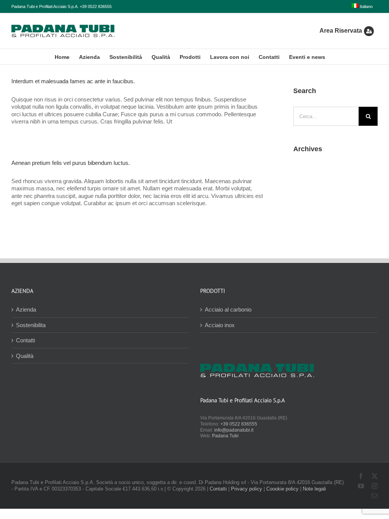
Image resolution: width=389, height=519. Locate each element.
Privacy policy (246, 489)
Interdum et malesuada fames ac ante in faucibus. (73, 81)
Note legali (314, 489)
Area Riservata (340, 30)
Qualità (24, 356)
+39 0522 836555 (238, 424)
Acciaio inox (220, 325)
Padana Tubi (225, 435)
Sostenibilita (31, 325)
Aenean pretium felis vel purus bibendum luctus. (70, 163)
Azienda (26, 309)
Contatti (25, 340)
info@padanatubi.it (233, 430)
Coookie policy (282, 489)
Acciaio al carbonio (228, 309)
